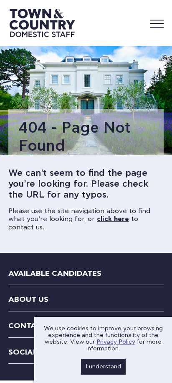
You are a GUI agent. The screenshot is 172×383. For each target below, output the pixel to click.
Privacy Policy (115, 342)
